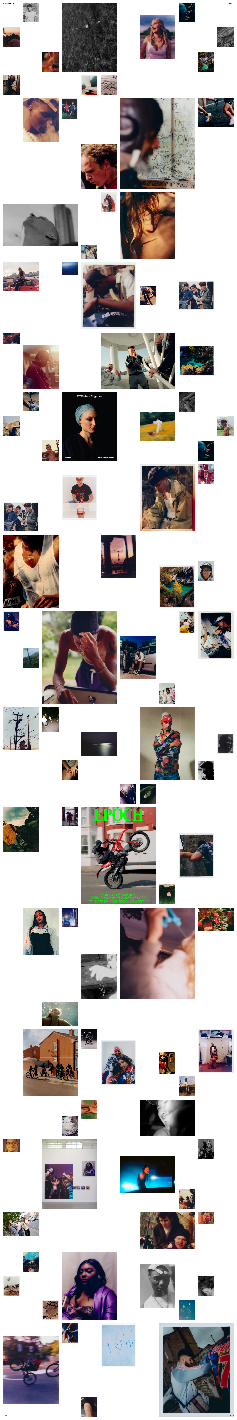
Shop (5, 1415)
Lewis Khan (8, 3)
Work (231, 3)
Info (232, 1415)
